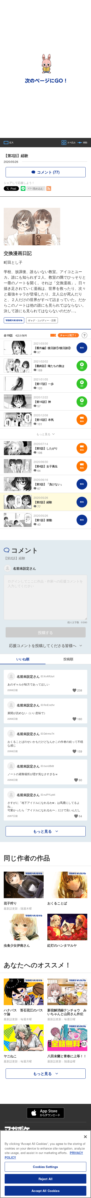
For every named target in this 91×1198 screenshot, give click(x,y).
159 (79, 751)
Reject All (45, 1179)
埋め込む (38, 188)
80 (80, 780)
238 (79, 690)
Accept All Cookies (45, 1190)
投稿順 (68, 659)
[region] (45, 1164)
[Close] (85, 1137)
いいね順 (22, 659)
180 (79, 719)
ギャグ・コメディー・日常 (42, 320)
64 (80, 816)
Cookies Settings (45, 1166)
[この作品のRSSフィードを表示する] (48, 188)
